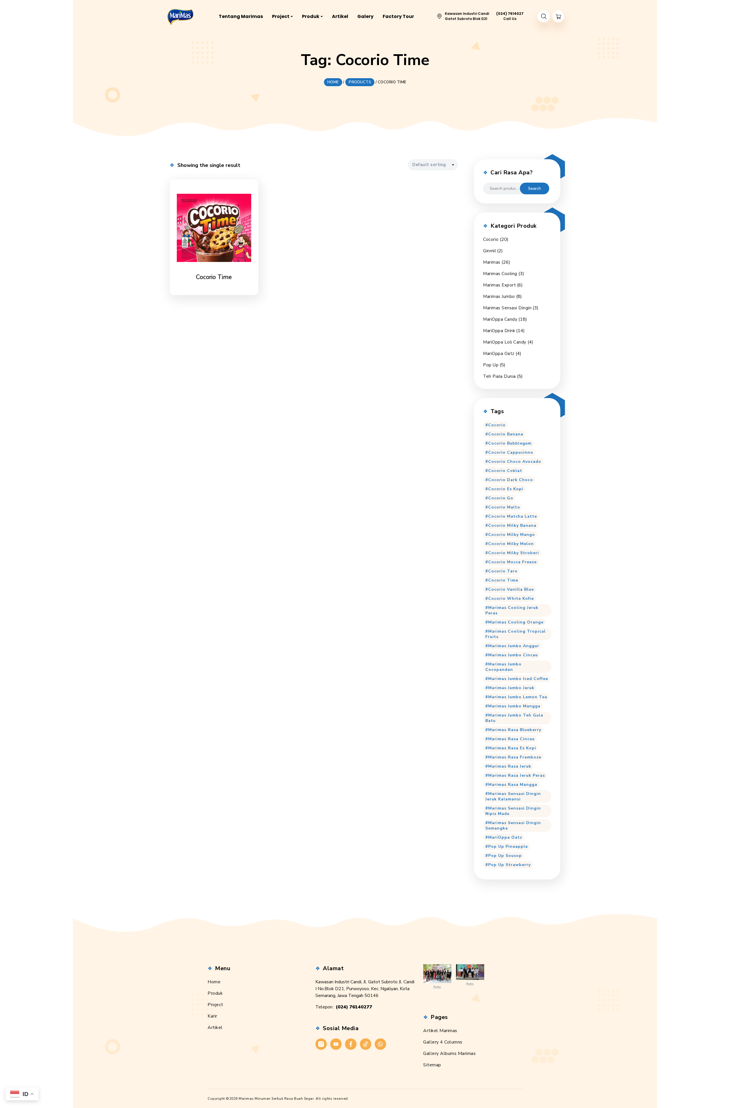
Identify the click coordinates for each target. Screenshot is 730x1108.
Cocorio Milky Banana (512, 525)
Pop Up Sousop (505, 855)
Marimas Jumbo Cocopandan (503, 666)
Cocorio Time (503, 580)
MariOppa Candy (500, 319)
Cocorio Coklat (505, 470)
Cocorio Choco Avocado (514, 461)
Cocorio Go (500, 498)
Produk (215, 993)
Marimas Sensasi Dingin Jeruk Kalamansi (513, 796)
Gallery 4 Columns (443, 1042)
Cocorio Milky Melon (511, 543)
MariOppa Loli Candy (504, 342)
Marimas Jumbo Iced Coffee (518, 678)
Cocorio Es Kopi (505, 489)
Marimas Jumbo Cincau (513, 655)
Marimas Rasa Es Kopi (512, 748)
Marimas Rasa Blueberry (514, 729)
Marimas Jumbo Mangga (514, 706)
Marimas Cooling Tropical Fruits (515, 634)
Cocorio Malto (504, 507)
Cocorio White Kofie (511, 598)
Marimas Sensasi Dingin (507, 308)
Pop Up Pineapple (508, 846)
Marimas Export (499, 285)
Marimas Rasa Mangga (512, 784)
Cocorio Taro (503, 571)
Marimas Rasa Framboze (514, 757)
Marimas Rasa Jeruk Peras (516, 775)
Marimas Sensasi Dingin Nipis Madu (513, 811)
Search (534, 188)
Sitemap (432, 1065)
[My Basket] (558, 16)
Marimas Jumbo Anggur (513, 646)
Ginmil (489, 251)
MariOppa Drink (499, 331)
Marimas (491, 262)
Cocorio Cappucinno (510, 452)
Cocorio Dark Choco (510, 480)
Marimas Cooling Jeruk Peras (511, 610)
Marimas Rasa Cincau (511, 739)
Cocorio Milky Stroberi (513, 553)
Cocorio (491, 239)
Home (214, 982)
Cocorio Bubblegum (510, 443)
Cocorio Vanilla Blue (511, 589)
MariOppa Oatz (498, 353)
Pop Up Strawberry (509, 864)
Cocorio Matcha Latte (512, 516)
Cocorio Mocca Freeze (512, 562)
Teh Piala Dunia (499, 376)
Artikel (215, 1027)
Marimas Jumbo (499, 296)
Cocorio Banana (505, 434)
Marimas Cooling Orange (516, 622)
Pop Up (490, 365)
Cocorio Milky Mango (511, 534)
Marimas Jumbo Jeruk (511, 688)
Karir (212, 1016)
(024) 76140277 (354, 1007)
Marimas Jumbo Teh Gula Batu (514, 718)
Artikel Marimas (440, 1031)
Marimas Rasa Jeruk (509, 766)
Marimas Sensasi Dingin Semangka (513, 825)
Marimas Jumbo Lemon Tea (517, 697)
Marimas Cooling (500, 274)
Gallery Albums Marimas (449, 1053)
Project (215, 1005)
